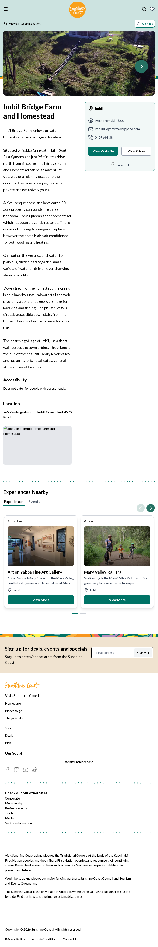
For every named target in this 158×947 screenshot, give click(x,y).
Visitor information (18, 823)
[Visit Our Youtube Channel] (25, 769)
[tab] (75, 613)
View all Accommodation (25, 23)
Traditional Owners (73, 855)
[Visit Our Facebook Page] (7, 769)
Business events (16, 808)
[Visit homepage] (77, 10)
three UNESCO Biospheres (100, 891)
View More (41, 600)
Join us (78, 896)
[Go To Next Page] (141, 66)
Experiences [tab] (14, 501)
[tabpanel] (79, 558)
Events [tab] (34, 501)
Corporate (12, 798)
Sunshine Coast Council (96, 878)
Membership (14, 803)
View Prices (136, 151)
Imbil (99, 108)
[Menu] (6, 9)
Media (9, 818)
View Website (103, 151)
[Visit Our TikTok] (34, 769)
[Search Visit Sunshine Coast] (144, 9)
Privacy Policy (15, 939)
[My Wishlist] (152, 9)
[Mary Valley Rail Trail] (117, 546)
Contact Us (71, 939)
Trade (9, 813)
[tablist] (79, 502)
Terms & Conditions (44, 939)
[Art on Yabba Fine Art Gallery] (41, 546)
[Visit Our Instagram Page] (16, 769)
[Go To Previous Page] (141, 508)
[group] (40, 561)
